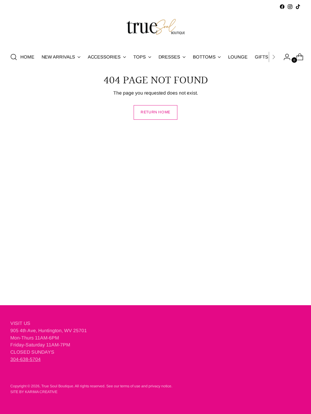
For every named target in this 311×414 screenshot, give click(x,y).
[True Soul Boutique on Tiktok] (298, 6)
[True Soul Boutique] (155, 29)
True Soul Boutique (57, 386)
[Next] (273, 57)
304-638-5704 (25, 359)
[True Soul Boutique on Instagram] (290, 6)
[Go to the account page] (285, 57)
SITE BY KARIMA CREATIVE (33, 392)
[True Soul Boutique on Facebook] (282, 6)
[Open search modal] (14, 57)
